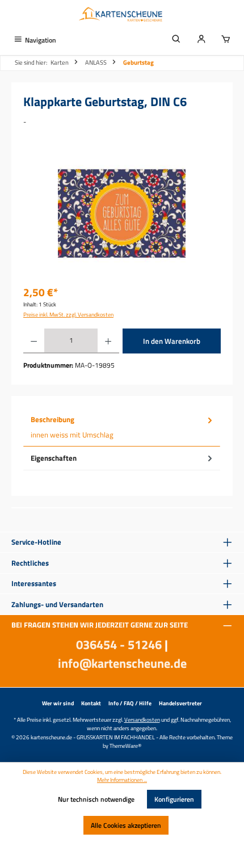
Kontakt (91, 703)
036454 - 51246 (119, 644)
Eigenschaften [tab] (54, 458)
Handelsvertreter (180, 703)
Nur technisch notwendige (96, 799)
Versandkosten (142, 719)
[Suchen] (176, 40)
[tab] (121, 427)
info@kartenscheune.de (122, 663)
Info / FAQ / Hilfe (130, 703)
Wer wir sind (58, 703)
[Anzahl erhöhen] (108, 341)
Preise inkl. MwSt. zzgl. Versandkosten (68, 314)
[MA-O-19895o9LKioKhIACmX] (122, 213)
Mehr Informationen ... (122, 780)
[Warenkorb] (225, 40)
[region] (122, 213)
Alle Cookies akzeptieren (126, 825)
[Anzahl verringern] (33, 341)
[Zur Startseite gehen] (122, 15)
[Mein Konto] (201, 40)
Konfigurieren (174, 799)
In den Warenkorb (171, 341)
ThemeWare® (125, 745)
